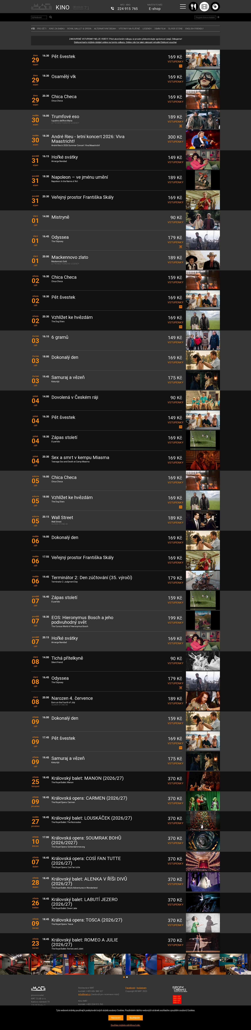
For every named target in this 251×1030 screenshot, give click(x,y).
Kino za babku (57, 28)
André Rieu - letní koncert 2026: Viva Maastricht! (87, 139)
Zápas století (64, 437)
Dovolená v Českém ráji (74, 397)
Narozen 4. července (72, 698)
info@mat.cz (84, 994)
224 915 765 (128, 9)
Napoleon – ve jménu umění (79, 177)
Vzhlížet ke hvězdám (72, 317)
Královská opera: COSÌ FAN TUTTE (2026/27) (86, 861)
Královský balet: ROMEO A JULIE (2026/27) (84, 942)
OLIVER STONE (175, 28)
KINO (63, 7)
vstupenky (175, 61)
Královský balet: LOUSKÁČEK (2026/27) (91, 818)
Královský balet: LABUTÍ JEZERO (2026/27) (84, 902)
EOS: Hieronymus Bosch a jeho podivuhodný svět (82, 620)
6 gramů (59, 337)
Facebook (130, 988)
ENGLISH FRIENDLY (194, 28)
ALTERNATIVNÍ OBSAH (105, 28)
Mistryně (60, 217)
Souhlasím (135, 1018)
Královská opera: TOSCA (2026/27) (86, 920)
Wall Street (62, 517)
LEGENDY (147, 28)
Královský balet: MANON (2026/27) (87, 778)
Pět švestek (63, 56)
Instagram (141, 988)
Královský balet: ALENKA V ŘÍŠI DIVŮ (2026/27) (89, 881)
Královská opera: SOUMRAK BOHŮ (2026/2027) (86, 840)
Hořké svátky (64, 157)
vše (33, 28)
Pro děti (41, 28)
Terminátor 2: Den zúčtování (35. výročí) (91, 577)
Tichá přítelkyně (67, 658)
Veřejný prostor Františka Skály (82, 197)
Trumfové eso (65, 116)
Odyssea (60, 237)
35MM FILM (159, 28)
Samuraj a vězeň (68, 377)
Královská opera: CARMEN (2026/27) (89, 798)
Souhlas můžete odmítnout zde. (125, 1025)
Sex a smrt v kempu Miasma (80, 457)
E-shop (155, 9)
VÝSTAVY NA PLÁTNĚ (129, 28)
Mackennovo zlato (69, 257)
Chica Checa (64, 96)
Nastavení (115, 1018)
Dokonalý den (64, 357)
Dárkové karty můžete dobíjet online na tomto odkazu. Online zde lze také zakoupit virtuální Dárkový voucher (125, 42)
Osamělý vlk (63, 76)
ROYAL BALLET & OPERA (79, 28)
